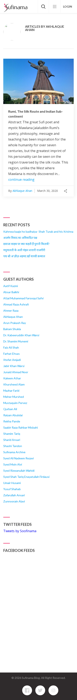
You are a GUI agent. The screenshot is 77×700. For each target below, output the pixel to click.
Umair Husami (12, 483)
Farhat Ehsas (11, 353)
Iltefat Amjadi (12, 359)
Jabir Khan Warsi (13, 366)
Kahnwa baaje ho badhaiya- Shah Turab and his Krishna (38, 231)
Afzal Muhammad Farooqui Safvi (23, 298)
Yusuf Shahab (12, 489)
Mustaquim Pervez (15, 403)
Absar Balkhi (11, 292)
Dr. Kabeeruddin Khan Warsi (21, 335)
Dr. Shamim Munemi (15, 341)
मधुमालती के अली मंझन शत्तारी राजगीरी (24, 250)
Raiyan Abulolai (13, 415)
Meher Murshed (13, 396)
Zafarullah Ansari (14, 495)
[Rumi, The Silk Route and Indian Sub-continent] (38, 81)
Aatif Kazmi (10, 286)
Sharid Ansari (11, 440)
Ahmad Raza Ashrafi (16, 304)
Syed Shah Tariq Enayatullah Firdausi (26, 476)
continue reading (21, 179)
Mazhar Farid (11, 390)
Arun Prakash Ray (14, 323)
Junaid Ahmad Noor (15, 372)
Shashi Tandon (12, 446)
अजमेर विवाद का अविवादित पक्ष (20, 237)
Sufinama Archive (14, 452)
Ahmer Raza (10, 310)
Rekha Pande (11, 421)
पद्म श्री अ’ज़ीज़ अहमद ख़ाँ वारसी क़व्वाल (24, 256)
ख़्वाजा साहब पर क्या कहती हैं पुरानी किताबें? (26, 244)
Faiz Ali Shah (11, 347)
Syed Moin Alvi (12, 464)
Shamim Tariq (11, 433)
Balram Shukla (12, 329)
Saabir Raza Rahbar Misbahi (20, 427)
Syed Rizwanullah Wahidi (18, 470)
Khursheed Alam (14, 384)
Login (67, 6)
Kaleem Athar (12, 378)
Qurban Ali (10, 409)
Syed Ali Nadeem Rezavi (18, 458)
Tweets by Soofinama (19, 531)
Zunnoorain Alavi (14, 501)
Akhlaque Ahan (22, 191)
